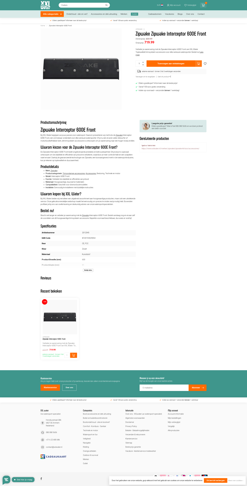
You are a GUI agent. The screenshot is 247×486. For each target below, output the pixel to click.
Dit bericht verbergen (216, 480)
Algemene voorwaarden (135, 418)
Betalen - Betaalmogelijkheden (137, 430)
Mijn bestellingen (174, 418)
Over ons (190, 14)
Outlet (134, 14)
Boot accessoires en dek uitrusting (97, 414)
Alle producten (173, 430)
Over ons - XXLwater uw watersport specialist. (143, 414)
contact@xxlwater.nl (54, 447)
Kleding (86, 447)
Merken (124, 14)
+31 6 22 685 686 (53, 440)
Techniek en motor (90, 430)
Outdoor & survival (90, 455)
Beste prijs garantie (133, 447)
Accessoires (91, 173)
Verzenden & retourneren (135, 435)
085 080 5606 (51, 432)
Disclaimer (129, 422)
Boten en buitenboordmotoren (95, 418)
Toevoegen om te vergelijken (145, 77)
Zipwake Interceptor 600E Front (60, 26)
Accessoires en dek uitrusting (104, 14)
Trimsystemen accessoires (74, 173)
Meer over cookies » (235, 480)
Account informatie (176, 414)
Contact (201, 14)
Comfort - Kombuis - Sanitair (94, 426)
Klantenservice (50, 387)
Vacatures (169, 14)
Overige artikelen (89, 451)
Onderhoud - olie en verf (76, 14)
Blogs (180, 14)
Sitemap (128, 443)
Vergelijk (171, 426)
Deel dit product (163, 77)
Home (43, 26)
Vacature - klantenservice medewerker (140, 451)
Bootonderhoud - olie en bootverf (96, 422)
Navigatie (86, 443)
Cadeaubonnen (154, 14)
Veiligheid (87, 439)
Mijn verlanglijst (174, 422)
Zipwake (139, 29)
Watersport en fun (90, 435)
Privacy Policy (131, 426)
